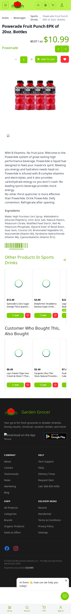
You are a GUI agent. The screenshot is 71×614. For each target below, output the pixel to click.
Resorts (42, 507)
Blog (6, 492)
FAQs (41, 467)
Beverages (20, 17)
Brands (8, 520)
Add (17, 315)
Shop (9, 611)
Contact (8, 467)
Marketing (10, 486)
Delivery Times (46, 474)
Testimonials (11, 474)
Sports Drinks (34, 17)
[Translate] (45, 5)
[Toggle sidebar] (5, 5)
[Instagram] (16, 548)
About (7, 461)
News (7, 480)
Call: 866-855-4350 (48, 486)
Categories (10, 513)
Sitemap (43, 532)
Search (27, 611)
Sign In (61, 611)
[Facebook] (7, 548)
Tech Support (46, 461)
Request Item (46, 480)
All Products (11, 507)
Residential (44, 513)
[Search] (38, 5)
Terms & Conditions (49, 520)
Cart (44, 611)
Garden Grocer (35, 412)
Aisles (5, 17)
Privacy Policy (46, 526)
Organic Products (14, 526)
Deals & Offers (12, 532)
